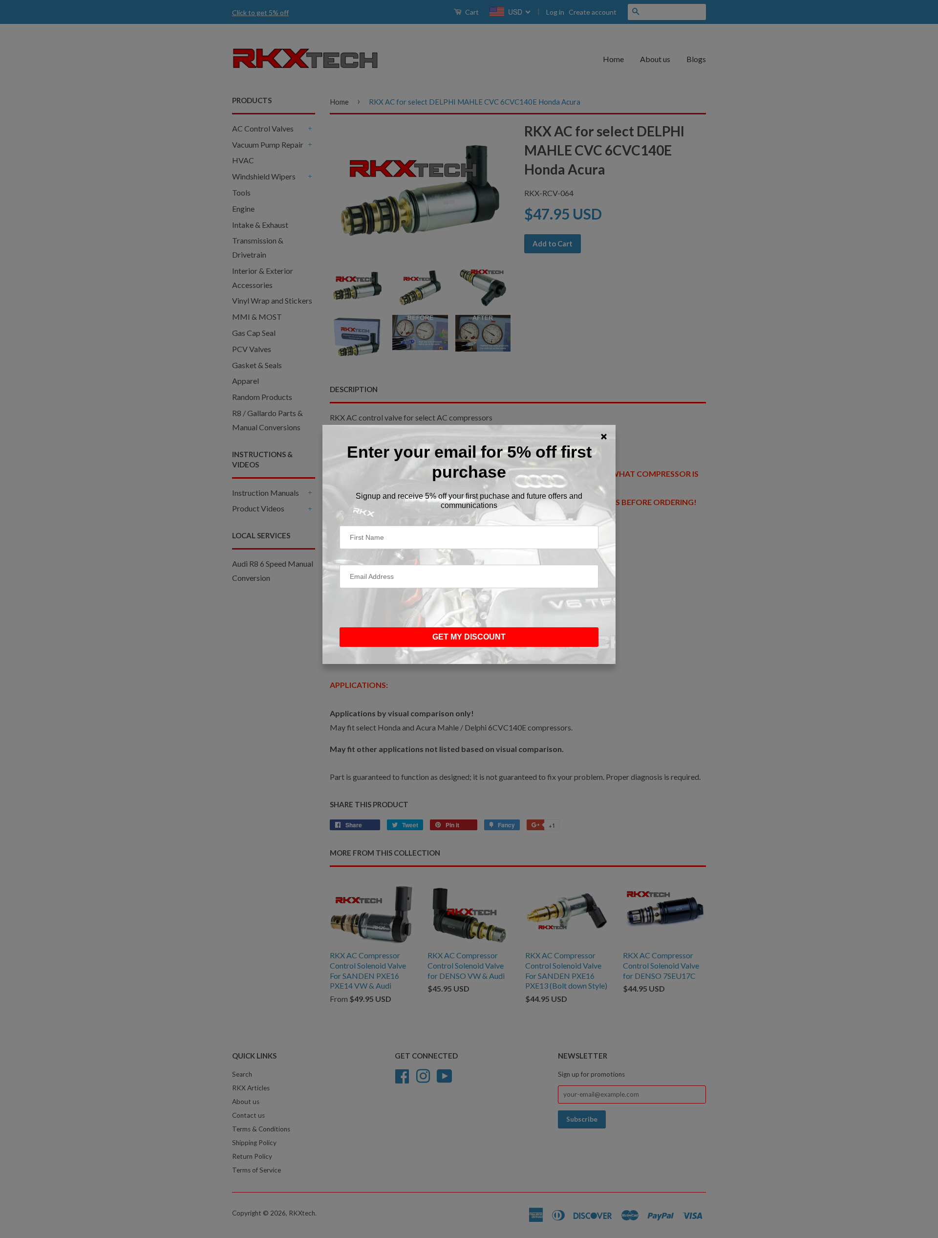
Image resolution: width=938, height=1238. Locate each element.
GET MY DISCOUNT (469, 637)
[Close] (604, 436)
